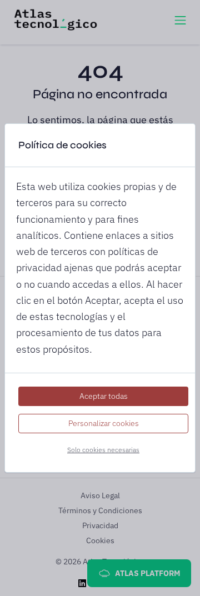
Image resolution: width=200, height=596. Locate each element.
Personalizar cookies (103, 423)
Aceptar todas (103, 396)
